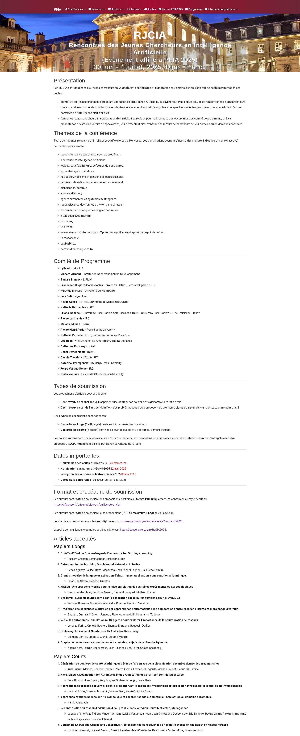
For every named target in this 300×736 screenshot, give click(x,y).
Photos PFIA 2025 (172, 9)
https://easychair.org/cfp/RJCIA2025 (143, 529)
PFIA (57, 9)
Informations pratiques (221, 9)
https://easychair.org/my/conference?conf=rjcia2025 (150, 521)
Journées (97, 9)
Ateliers (116, 9)
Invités (151, 9)
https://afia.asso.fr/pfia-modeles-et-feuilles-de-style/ (87, 504)
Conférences (75, 9)
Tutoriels (135, 9)
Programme (195, 9)
